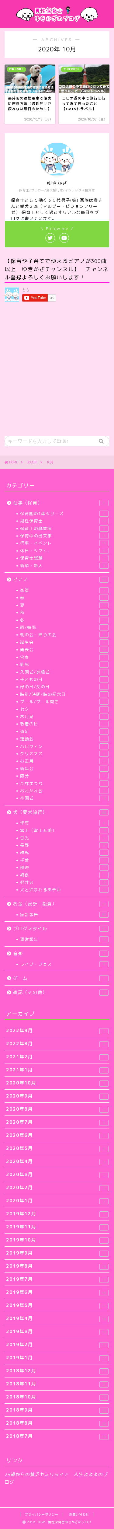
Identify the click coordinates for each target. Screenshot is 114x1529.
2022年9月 (55, 1030)
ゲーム (59, 978)
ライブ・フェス (62, 964)
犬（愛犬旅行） (59, 812)
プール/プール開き (62, 701)
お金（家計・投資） (59, 904)
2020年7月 (55, 1122)
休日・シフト (62, 550)
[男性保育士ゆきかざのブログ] (57, 22)
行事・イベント (63, 543)
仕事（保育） (59, 503)
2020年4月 (55, 1161)
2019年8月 (56, 1266)
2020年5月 (55, 1148)
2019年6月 (56, 1292)
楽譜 (62, 590)
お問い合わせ (79, 1514)
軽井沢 (63, 882)
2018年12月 (56, 1370)
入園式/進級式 (62, 672)
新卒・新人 (62, 565)
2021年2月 (55, 1056)
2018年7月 (56, 1436)
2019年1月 (56, 1357)
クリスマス (62, 753)
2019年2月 (56, 1344)
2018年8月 (56, 1423)
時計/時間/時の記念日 (62, 694)
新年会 (62, 768)
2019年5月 (56, 1305)
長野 (62, 845)
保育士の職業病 (62, 528)
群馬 (62, 852)
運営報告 (63, 939)
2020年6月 (55, 1135)
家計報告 (63, 914)
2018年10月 (56, 1397)
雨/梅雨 (62, 627)
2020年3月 (55, 1174)
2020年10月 (55, 1083)
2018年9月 (56, 1410)
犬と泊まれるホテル (63, 889)
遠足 (62, 731)
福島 (62, 875)
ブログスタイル (59, 928)
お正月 (62, 761)
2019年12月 (55, 1213)
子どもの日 (62, 679)
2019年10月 (55, 1240)
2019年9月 (56, 1253)
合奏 (62, 657)
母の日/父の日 (62, 686)
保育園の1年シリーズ (62, 513)
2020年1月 (55, 1200)
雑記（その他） (59, 992)
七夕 (62, 709)
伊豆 (62, 823)
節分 (62, 776)
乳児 (62, 664)
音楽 (59, 953)
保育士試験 (62, 558)
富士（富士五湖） (63, 830)
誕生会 (62, 642)
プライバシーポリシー (41, 1514)
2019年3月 (56, 1331)
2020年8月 (55, 1109)
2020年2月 (55, 1187)
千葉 (63, 860)
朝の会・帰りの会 (62, 634)
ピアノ (59, 579)
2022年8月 (55, 1043)
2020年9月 (55, 1096)
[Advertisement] (57, 370)
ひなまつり (62, 783)
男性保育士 (63, 521)
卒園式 (63, 798)
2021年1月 (55, 1069)
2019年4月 (56, 1318)
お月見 (62, 716)
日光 (62, 838)
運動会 (62, 739)
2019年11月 (55, 1227)
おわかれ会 (62, 791)
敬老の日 (62, 724)
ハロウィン (62, 746)
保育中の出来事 (63, 536)
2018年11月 (55, 1384)
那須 (63, 867)
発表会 (63, 649)
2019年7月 (56, 1279)
